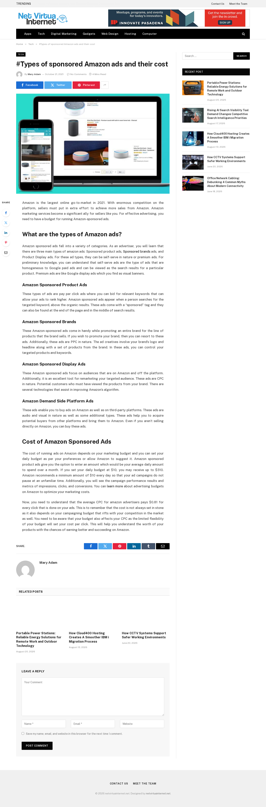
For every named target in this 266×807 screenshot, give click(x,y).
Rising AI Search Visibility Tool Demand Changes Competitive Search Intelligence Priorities (81, 3)
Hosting (130, 33)
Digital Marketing (64, 33)
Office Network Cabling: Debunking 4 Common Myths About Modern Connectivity (226, 182)
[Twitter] (6, 223)
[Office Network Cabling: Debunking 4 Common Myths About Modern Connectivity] (193, 183)
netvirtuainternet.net (158, 793)
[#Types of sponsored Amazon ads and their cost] (93, 144)
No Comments (78, 74)
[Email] (6, 252)
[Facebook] (6, 213)
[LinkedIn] (6, 232)
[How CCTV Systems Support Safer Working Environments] (146, 614)
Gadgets (89, 33)
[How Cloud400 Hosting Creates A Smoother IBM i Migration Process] (93, 614)
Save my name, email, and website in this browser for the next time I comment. (74, 733)
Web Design (109, 33)
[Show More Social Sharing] (105, 85)
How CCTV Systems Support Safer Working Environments (144, 635)
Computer (149, 33)
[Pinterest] (6, 242)
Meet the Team (238, 3)
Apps (28, 33)
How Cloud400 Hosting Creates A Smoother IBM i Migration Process (89, 637)
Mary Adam (34, 74)
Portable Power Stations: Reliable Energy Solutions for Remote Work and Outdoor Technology (38, 639)
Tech (41, 33)
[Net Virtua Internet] (42, 18)
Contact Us (217, 3)
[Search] (243, 33)
